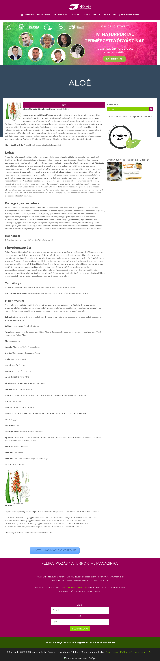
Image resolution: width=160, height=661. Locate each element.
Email (80, 605)
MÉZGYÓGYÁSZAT (44, 14)
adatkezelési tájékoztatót (76, 587)
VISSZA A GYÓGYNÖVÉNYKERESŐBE (55, 550)
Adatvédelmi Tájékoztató (119, 652)
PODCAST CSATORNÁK (130, 14)
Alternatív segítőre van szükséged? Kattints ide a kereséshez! (80, 642)
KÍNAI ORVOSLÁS (60, 14)
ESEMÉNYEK (30, 14)
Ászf (151, 652)
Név (80, 616)
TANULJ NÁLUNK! (109, 14)
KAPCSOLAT (74, 14)
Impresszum (140, 652)
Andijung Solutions (70, 652)
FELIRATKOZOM (80, 629)
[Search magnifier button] (151, 109)
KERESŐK (85, 14)
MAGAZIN (96, 14)
